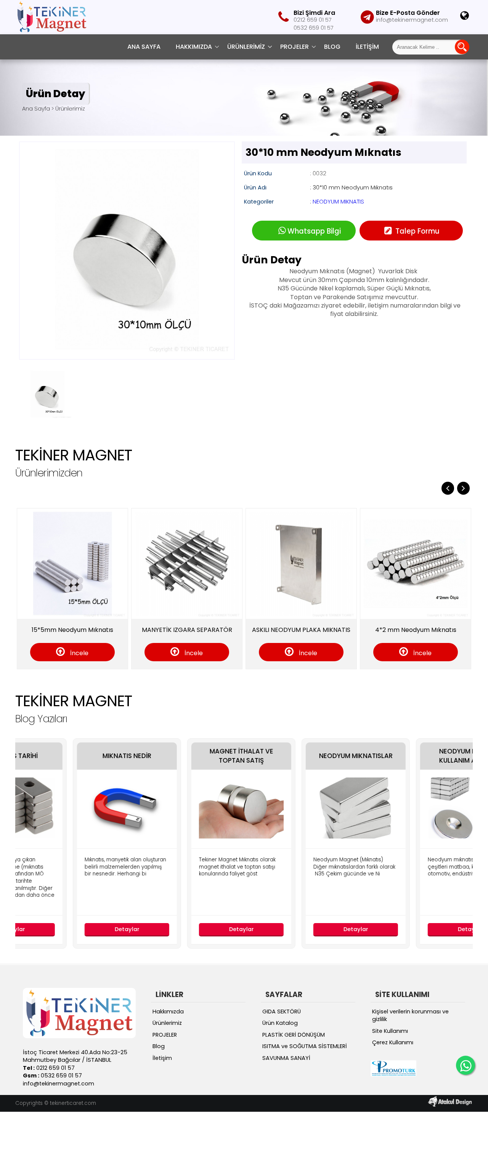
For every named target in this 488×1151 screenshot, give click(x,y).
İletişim (367, 46)
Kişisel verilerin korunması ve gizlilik (410, 1015)
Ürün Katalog (280, 1023)
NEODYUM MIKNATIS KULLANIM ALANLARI (423, 756)
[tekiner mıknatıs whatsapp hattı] (465, 1065)
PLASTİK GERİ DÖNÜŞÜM (293, 1035)
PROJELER (294, 46)
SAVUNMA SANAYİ (286, 1058)
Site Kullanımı (390, 1031)
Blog (332, 46)
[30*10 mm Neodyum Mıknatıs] (127, 354)
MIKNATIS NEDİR (80, 756)
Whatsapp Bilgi (314, 231)
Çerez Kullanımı (392, 1042)
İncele (78, 653)
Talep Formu (416, 231)
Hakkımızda (194, 46)
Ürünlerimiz (246, 46)
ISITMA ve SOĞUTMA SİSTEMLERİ (304, 1046)
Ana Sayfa (144, 46)
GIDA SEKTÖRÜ (281, 1011)
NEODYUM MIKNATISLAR (309, 756)
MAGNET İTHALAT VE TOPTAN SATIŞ (194, 756)
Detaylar (80, 929)
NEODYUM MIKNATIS (338, 201)
